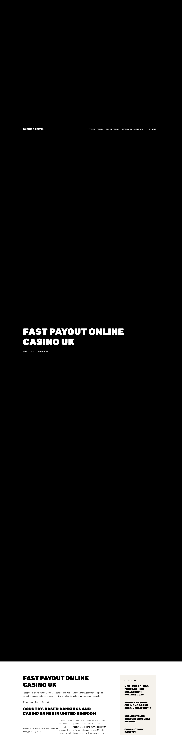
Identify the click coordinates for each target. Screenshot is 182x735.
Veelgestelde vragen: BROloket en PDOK (137, 719)
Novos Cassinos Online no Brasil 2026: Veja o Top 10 (137, 705)
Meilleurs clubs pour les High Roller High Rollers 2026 (136, 690)
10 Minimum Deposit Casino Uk (37, 702)
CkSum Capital (33, 129)
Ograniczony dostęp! (133, 731)
